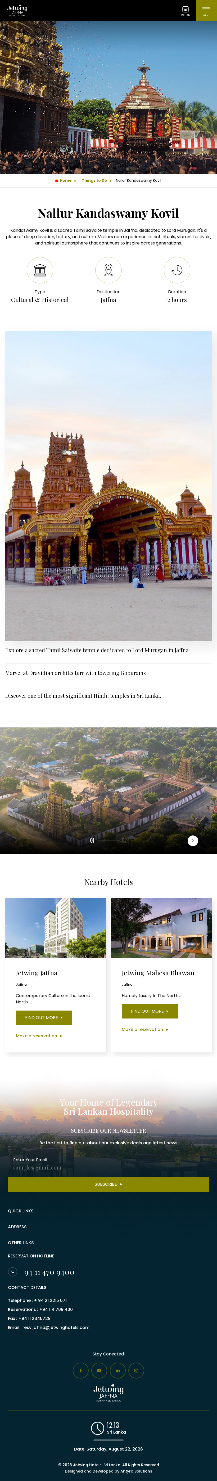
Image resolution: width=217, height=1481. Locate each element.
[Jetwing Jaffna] (87, 10)
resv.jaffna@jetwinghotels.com (55, 1327)
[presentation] (193, 840)
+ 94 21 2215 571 (50, 1300)
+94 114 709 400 (56, 1309)
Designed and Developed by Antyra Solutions (108, 1471)
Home (66, 180)
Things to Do (94, 180)
